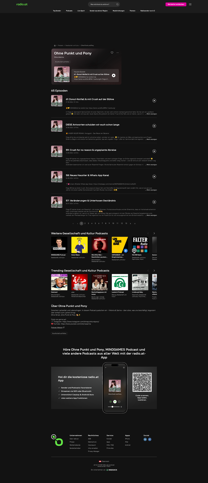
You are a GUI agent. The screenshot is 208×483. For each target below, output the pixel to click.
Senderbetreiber (75, 448)
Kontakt (109, 439)
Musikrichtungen (118, 11)
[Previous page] (77, 223)
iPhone (127, 439)
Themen (132, 11)
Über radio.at (74, 439)
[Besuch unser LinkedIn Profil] (145, 439)
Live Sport (81, 11)
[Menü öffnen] (190, 4)
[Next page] (130, 223)
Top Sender (57, 11)
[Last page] (134, 223)
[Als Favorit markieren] (112, 52)
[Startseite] (55, 45)
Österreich (105, 461)
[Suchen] (117, 4)
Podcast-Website (56, 327)
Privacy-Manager (93, 451)
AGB (89, 439)
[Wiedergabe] (113, 75)
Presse (72, 442)
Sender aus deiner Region (99, 11)
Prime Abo (110, 448)
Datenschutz (92, 442)
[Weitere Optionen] (117, 52)
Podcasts (69, 11)
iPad (126, 442)
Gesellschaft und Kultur (62, 62)
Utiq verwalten (93, 448)
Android (127, 445)
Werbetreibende (75, 445)
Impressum (92, 445)
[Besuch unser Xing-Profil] (150, 439)
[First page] (73, 223)
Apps (108, 442)
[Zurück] (148, 232)
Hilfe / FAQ (110, 445)
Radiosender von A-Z (148, 11)
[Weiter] (154, 232)
